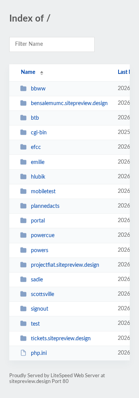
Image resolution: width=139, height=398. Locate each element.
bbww (38, 89)
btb (35, 118)
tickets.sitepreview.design (61, 338)
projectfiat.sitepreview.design (65, 265)
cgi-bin (39, 132)
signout (39, 309)
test (35, 323)
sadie (37, 280)
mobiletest (43, 191)
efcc (36, 147)
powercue (42, 235)
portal (38, 221)
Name (28, 72)
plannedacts (45, 206)
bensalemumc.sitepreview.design (69, 103)
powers (39, 250)
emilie (37, 162)
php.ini (39, 353)
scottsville (42, 294)
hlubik (38, 177)
